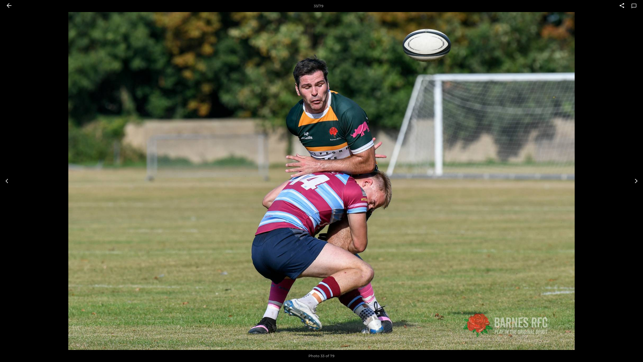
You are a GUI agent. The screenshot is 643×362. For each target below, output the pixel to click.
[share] (622, 6)
